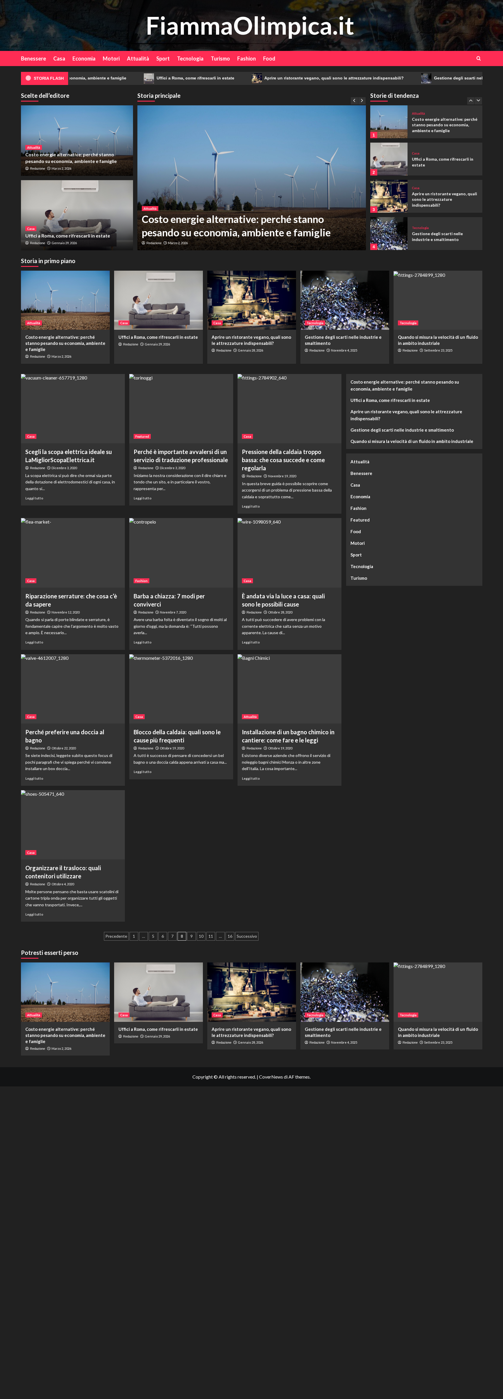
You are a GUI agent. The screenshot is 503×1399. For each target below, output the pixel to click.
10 (201, 936)
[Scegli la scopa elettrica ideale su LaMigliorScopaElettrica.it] (73, 408)
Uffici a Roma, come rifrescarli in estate (135, 78)
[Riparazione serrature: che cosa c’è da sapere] (73, 552)
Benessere (33, 58)
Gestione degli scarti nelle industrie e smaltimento (424, 78)
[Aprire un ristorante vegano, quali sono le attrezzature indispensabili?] (389, 159)
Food (269, 58)
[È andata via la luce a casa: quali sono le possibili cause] (289, 552)
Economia (83, 58)
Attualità (138, 58)
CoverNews (271, 1076)
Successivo (247, 936)
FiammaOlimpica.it (250, 25)
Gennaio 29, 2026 (64, 243)
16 (230, 936)
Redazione (154, 243)
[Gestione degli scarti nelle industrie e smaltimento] (389, 196)
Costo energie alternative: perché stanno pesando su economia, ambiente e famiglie (65, 343)
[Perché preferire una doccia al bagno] (73, 689)
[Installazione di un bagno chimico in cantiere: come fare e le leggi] (289, 689)
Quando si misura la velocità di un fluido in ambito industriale (411, 441)
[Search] (478, 58)
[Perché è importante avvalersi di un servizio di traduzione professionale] (181, 408)
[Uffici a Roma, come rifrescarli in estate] (77, 215)
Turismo (220, 58)
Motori (111, 58)
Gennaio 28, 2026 (250, 350)
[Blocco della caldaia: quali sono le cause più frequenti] (181, 689)
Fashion (246, 58)
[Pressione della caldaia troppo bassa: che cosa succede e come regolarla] (289, 408)
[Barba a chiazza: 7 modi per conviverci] (181, 552)
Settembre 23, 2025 (438, 350)
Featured (142, 436)
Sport (163, 58)
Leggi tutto (34, 498)
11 (210, 936)
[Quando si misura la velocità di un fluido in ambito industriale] (389, 233)
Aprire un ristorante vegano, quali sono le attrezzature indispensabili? (274, 78)
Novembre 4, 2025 (344, 350)
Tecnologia (190, 58)
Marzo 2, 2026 (178, 243)
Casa (59, 58)
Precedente (116, 936)
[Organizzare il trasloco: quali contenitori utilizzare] (73, 824)
